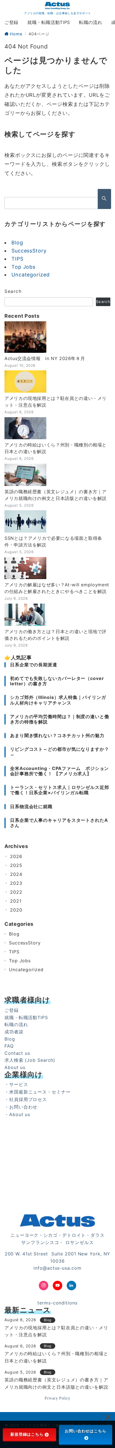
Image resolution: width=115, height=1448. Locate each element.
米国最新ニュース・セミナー (40, 1092)
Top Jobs (23, 267)
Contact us (17, 1053)
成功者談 (13, 1031)
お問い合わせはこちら (85, 1431)
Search (13, 291)
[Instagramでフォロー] (43, 1285)
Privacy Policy (57, 1398)
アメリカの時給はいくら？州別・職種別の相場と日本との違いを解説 (55, 448)
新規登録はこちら (27, 1434)
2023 (16, 883)
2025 (16, 865)
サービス (18, 1084)
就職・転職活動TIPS (26, 1017)
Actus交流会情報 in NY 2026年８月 (44, 358)
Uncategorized (30, 275)
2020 (16, 910)
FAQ (9, 1046)
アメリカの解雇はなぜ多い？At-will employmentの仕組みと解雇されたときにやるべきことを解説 (56, 588)
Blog (17, 243)
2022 (16, 892)
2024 (16, 874)
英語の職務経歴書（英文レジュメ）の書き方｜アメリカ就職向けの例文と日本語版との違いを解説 (55, 495)
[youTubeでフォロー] (57, 1285)
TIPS (17, 259)
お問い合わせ (23, 1107)
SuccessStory (29, 251)
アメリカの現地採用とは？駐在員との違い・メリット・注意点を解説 (55, 401)
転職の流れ (16, 1024)
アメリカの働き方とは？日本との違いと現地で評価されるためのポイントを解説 (55, 635)
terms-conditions (57, 1303)
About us (14, 1067)
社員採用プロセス (28, 1099)
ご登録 (11, 1010)
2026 (16, 856)
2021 (15, 901)
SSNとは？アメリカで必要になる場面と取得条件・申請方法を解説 (53, 541)
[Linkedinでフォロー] (71, 1285)
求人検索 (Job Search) (29, 1060)
